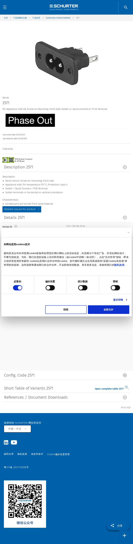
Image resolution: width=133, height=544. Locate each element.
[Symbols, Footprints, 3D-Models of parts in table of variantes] (21, 159)
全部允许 (108, 309)
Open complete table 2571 (109, 388)
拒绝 (65, 309)
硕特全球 (9, 454)
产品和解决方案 (20, 18)
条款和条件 (37, 454)
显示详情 (118, 299)
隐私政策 (119, 264)
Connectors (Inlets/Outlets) (58, 18)
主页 (6, 18)
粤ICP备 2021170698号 (16, 467)
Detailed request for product (20, 209)
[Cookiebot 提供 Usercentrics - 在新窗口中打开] (115, 232)
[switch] (50, 287)
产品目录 (36, 18)
